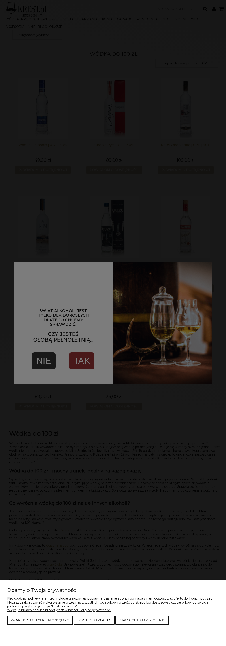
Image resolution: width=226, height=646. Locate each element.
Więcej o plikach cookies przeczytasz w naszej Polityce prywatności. (59, 610)
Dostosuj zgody (94, 620)
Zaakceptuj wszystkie (142, 620)
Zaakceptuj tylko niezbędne (40, 620)
